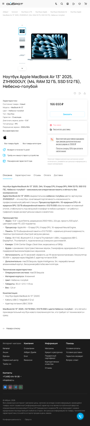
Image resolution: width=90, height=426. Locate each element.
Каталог (6, 348)
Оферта (28, 419)
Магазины (49, 348)
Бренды (6, 356)
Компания (29, 343)
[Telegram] (15, 387)
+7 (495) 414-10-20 (11, 376)
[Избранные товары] (80, 3)
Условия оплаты (73, 348)
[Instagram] (10, 387)
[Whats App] (20, 387)
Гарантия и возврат (74, 356)
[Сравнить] (79, 93)
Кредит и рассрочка (53, 352)
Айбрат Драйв (30, 352)
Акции (5, 352)
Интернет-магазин (12, 343)
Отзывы (37, 175)
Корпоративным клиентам (52, 362)
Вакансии (28, 360)
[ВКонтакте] (5, 387)
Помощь (70, 343)
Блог (26, 356)
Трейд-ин (7, 364)
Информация (51, 343)
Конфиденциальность (12, 419)
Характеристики (23, 175)
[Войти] (68, 3)
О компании (29, 348)
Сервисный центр (10, 360)
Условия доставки (74, 352)
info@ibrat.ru (8, 380)
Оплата (47, 175)
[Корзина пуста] (85, 3)
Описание (7, 175)
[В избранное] (74, 93)
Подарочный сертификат (50, 356)
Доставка (58, 175)
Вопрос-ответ (72, 360)
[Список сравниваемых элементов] (73, 3)
